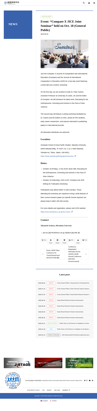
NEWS (51, 329)
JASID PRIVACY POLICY (33, 390)
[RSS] (92, 380)
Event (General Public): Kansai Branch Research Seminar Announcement (74, 294)
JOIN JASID (57, 390)
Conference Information (53, 335)
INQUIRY (49, 390)
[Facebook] (86, 380)
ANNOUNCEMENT (47, 16)
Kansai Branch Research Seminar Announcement (70, 300)
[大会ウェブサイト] (48, 367)
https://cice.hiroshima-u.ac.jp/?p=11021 (55, 212)
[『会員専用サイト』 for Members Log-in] (79, 367)
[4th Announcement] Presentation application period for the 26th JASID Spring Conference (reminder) (76, 335)
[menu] (89, 3)
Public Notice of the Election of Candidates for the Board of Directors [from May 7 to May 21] (75, 323)
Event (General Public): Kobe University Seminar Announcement (74, 288)
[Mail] (89, 380)
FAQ (43, 390)
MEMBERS (65, 390)
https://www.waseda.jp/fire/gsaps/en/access (57, 156)
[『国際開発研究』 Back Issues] (17, 367)
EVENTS (51, 283)
